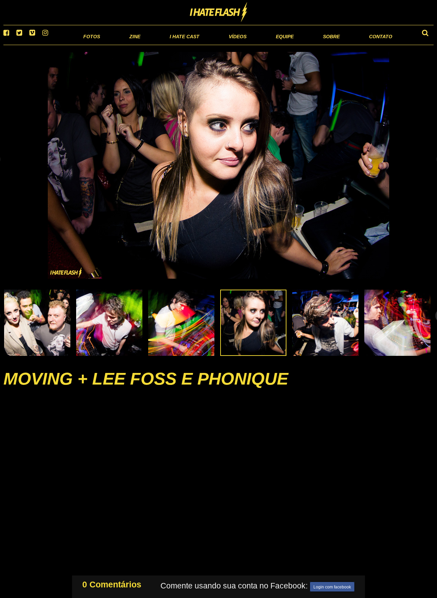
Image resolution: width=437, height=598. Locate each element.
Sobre (317, 44)
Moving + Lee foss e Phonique (145, 387)
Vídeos (211, 44)
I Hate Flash (219, 12)
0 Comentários (111, 583)
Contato (374, 44)
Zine (90, 44)
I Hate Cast (148, 44)
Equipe (265, 44)
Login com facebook (332, 585)
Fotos (44, 44)
